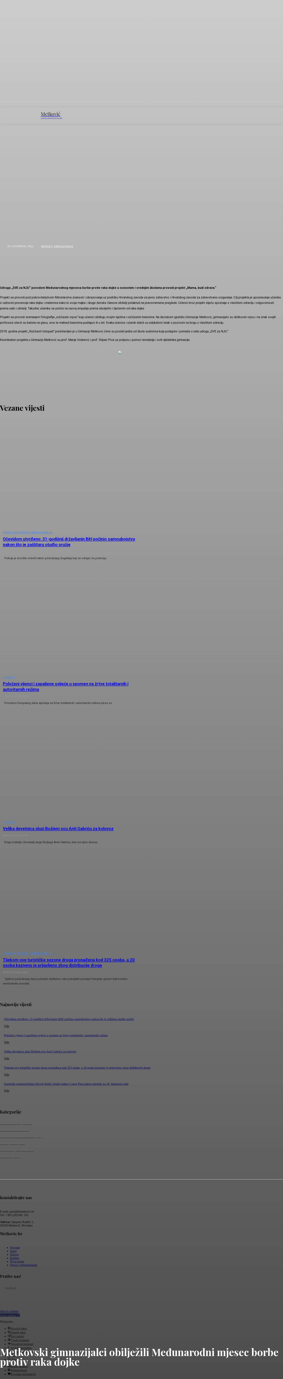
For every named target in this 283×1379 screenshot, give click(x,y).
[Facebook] (2, 1287)
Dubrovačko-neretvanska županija (27, 532)
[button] (235, 115)
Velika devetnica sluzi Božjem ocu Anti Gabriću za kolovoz (58, 828)
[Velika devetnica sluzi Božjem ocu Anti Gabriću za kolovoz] (72, 764)
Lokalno (8, 677)
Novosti (47, 246)
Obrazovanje (63, 246)
